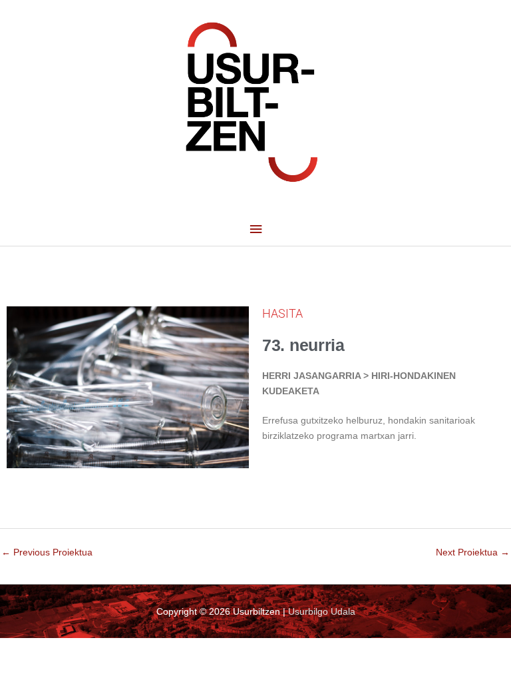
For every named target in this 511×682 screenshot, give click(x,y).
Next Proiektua (473, 552)
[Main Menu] (255, 229)
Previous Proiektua (46, 552)
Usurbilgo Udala (321, 612)
